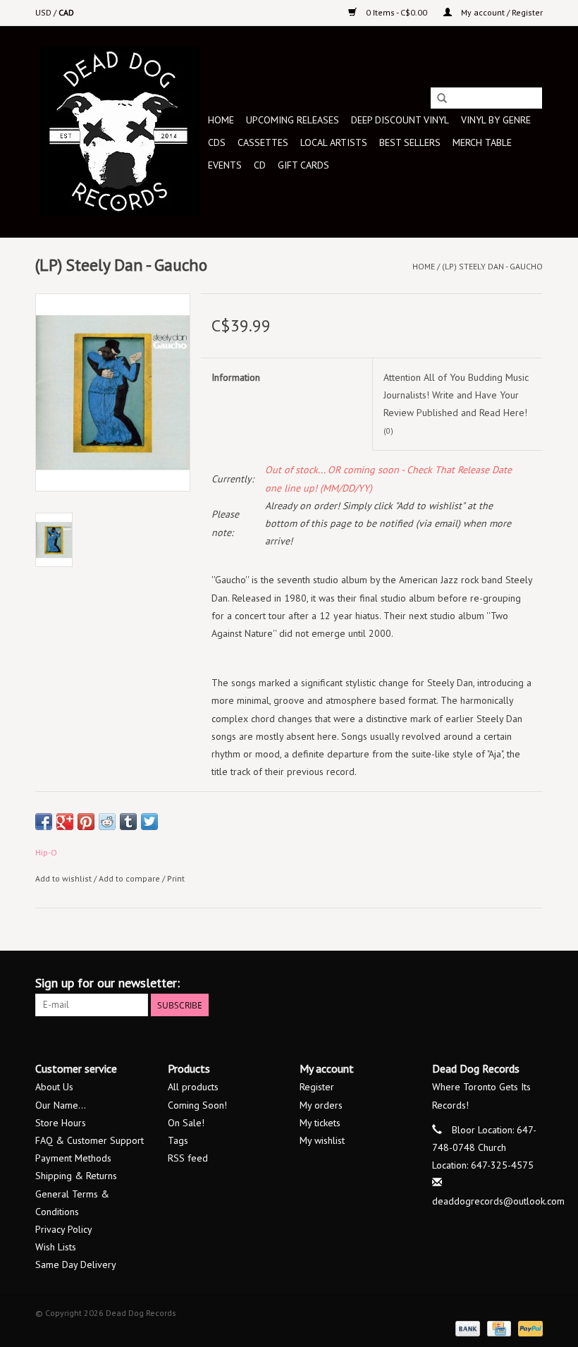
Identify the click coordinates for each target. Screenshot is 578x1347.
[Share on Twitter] (149, 821)
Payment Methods (73, 1158)
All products (193, 1086)
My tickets (320, 1122)
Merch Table (482, 142)
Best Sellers (410, 142)
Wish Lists (55, 1247)
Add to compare (130, 878)
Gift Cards (303, 165)
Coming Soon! (197, 1105)
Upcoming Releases (292, 120)
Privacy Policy (63, 1229)
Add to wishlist (63, 878)
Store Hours (60, 1122)
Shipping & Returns (76, 1175)
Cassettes (263, 142)
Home (221, 120)
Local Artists (333, 142)
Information (235, 377)
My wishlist (322, 1140)
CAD (66, 12)
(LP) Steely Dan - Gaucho (492, 266)
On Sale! (186, 1122)
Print (176, 878)
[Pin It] (86, 821)
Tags (178, 1140)
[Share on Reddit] (107, 821)
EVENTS (225, 165)
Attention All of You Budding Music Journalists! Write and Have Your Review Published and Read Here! (456, 404)
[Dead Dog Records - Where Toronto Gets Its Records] (119, 131)
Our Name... (60, 1105)
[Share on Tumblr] (128, 821)
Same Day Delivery (75, 1264)
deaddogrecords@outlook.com (498, 1201)
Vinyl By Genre (496, 120)
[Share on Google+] (64, 821)
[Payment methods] (466, 1327)
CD (260, 165)
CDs (217, 142)
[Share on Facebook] (43, 821)
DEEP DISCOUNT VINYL (400, 120)
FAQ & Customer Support (89, 1140)
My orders (321, 1105)
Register (317, 1086)
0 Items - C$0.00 (396, 12)
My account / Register (501, 12)
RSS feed (188, 1158)
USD (44, 12)
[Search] (442, 99)
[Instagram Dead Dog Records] (531, 983)
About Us (54, 1086)
